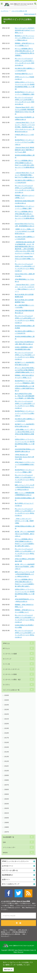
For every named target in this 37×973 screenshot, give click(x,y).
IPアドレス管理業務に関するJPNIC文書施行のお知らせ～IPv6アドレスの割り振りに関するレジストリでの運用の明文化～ (24, 165)
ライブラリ (6, 684)
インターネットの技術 (10, 674)
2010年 (6, 770)
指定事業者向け (7, 875)
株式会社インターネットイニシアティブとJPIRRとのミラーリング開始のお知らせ (24, 38)
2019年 (6, 728)
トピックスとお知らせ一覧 (19, 11)
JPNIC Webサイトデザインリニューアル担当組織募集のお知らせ (25, 464)
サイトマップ (7, 659)
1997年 (6, 832)
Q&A (4, 842)
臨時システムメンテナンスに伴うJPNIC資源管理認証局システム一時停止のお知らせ (24, 487)
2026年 (6, 695)
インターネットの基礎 (10, 653)
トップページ (4, 11)
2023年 (6, 709)
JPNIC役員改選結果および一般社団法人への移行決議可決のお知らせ (24, 388)
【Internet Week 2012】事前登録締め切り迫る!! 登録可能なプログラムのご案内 (24, 150)
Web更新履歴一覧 (8, 837)
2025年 (6, 700)
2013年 (6, 756)
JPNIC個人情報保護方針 (19, 932)
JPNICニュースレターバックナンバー (15, 861)
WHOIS (5, 852)
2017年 (6, 738)
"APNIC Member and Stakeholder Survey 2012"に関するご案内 (24, 457)
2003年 (6, 803)
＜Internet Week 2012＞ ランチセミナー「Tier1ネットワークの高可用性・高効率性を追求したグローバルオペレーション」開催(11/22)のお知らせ (25, 127)
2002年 (6, 808)
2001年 (6, 813)
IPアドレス (6, 648)
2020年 (6, 723)
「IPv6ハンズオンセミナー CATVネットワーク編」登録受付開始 (24, 521)
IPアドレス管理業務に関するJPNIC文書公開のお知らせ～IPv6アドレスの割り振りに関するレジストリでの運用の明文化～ (24, 216)
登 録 (18, 923)
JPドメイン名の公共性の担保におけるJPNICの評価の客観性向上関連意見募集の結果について (24, 370)
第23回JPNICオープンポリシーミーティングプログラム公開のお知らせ (24, 142)
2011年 (6, 766)
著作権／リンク (5, 932)
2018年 (6, 733)
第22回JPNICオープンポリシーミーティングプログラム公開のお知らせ (24, 413)
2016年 (6, 742)
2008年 (6, 780)
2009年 (6, 775)
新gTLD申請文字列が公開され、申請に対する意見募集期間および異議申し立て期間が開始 (24, 396)
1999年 (6, 822)
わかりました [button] (8, 969)
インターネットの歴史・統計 (12, 679)
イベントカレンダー (9, 847)
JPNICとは (6, 643)
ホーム (5, 930)
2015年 (6, 747)
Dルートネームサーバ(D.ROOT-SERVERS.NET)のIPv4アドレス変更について (25, 30)
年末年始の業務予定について (24, 73)
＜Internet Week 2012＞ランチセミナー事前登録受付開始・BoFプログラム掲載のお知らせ (24, 175)
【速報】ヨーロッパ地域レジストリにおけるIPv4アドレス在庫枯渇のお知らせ (24, 231)
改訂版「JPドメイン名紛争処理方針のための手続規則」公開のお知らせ (24, 566)
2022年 (6, 714)
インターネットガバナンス (11, 669)
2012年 (6, 761)
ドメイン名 (6, 664)
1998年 (6, 827)
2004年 (6, 799)
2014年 (6, 752)
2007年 (6, 785)
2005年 (6, 794)
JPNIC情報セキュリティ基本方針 (10, 934)
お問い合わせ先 (22, 930)
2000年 (6, 818)
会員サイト (6, 879)
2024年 (6, 705)
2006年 (6, 789)
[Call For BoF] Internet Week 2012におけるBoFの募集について (24, 259)
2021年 (6, 719)
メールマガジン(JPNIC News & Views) (14, 901)
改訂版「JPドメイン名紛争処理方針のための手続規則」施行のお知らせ (24, 534)
